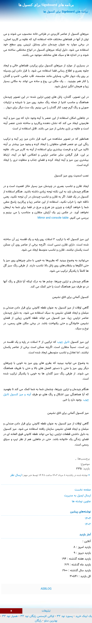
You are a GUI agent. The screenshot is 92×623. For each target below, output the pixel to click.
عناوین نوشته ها (81, 501)
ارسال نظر (16, 475)
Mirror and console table (53, 218)
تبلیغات (46, 611)
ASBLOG (46, 589)
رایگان (38, 621)
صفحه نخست (83, 490)
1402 (88, 524)
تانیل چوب (63, 342)
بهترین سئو (50, 621)
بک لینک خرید (83, 616)
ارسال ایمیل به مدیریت (77, 495)
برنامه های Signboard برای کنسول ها (46, 5)
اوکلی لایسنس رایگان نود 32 (37, 616)
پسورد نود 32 (65, 616)
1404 (88, 518)
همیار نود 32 (10, 616)
